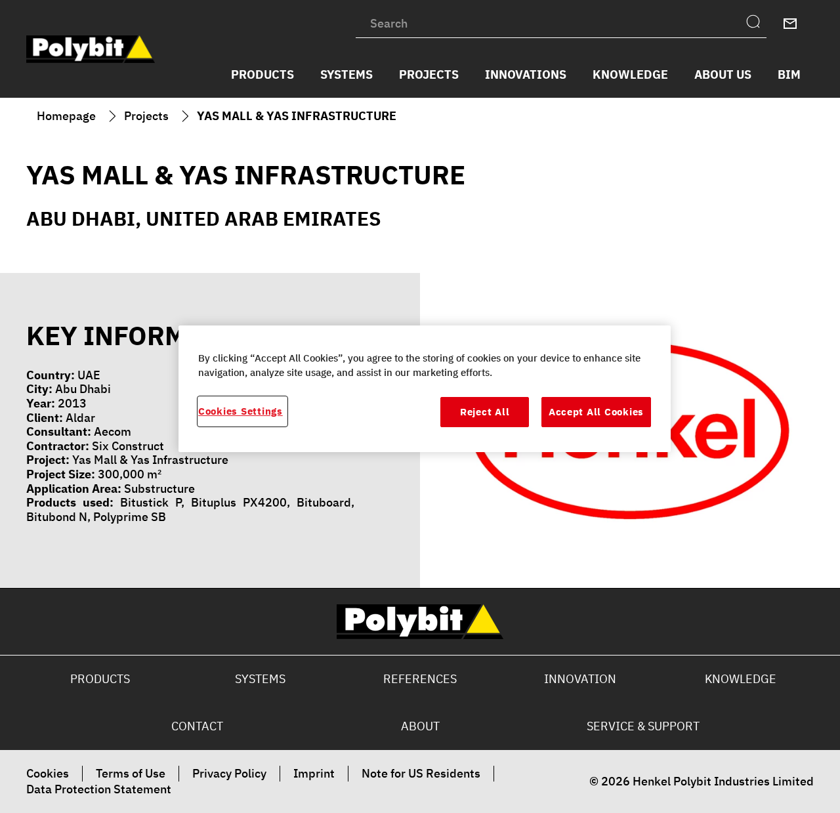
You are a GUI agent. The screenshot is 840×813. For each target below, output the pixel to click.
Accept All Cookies (596, 412)
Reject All (484, 412)
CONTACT (197, 726)
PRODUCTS (100, 679)
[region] (424, 388)
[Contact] (790, 23)
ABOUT (420, 726)
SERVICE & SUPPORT (643, 726)
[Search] (756, 23)
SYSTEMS (260, 679)
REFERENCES (420, 679)
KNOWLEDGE (740, 679)
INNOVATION (580, 679)
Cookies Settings (240, 411)
